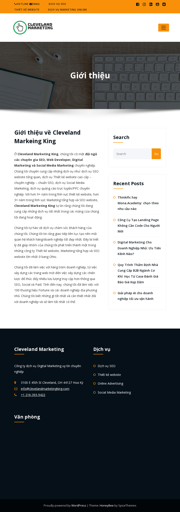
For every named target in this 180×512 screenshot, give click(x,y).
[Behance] (151, 4)
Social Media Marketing (114, 392)
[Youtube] (157, 4)
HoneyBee (107, 505)
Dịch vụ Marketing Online (67, 9)
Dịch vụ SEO (57, 3)
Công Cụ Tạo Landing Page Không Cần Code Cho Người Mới (139, 226)
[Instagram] (144, 4)
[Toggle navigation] (163, 27)
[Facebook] (137, 4)
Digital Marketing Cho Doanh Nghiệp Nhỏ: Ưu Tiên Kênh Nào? (139, 248)
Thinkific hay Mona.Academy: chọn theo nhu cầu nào (138, 203)
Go (156, 154)
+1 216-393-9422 (33, 395)
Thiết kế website (27, 9)
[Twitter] (164, 4)
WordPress (79, 505)
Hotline (22, 3)
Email (36, 3)
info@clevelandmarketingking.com (45, 389)
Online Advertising (110, 383)
